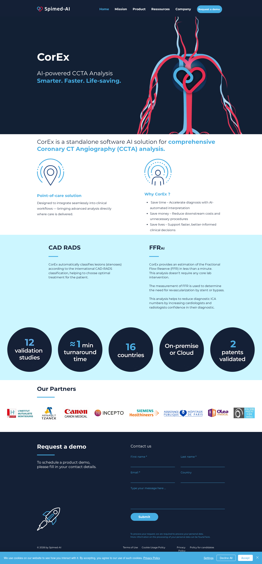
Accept (245, 558)
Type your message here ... (148, 488)
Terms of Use (130, 547)
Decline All (226, 558)
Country (186, 472)
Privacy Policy (151, 558)
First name (139, 456)
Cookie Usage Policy (154, 547)
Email (135, 472)
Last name (188, 456)
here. (207, 537)
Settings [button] (208, 558)
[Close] (257, 558)
